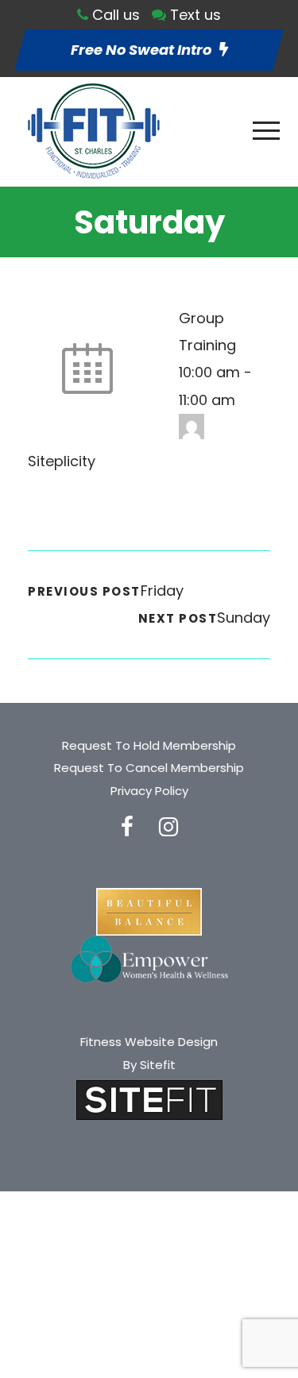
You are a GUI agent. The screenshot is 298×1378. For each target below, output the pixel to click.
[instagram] (168, 827)
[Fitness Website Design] (149, 1098)
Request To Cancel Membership (149, 767)
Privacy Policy (149, 790)
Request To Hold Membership (149, 745)
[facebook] (127, 827)
